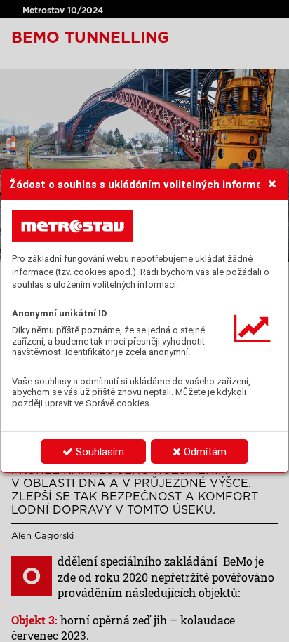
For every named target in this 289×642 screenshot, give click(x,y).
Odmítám (204, 452)
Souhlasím (98, 452)
